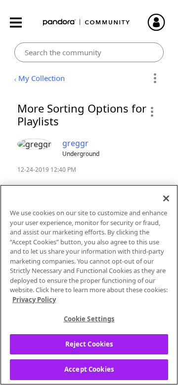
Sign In (161, 22)
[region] (89, 285)
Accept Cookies (89, 369)
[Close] (166, 198)
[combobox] (89, 52)
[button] (151, 111)
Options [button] (154, 78)
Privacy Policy (34, 299)
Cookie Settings (89, 318)
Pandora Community (86, 22)
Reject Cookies (89, 344)
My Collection (41, 78)
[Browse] (21, 22)
